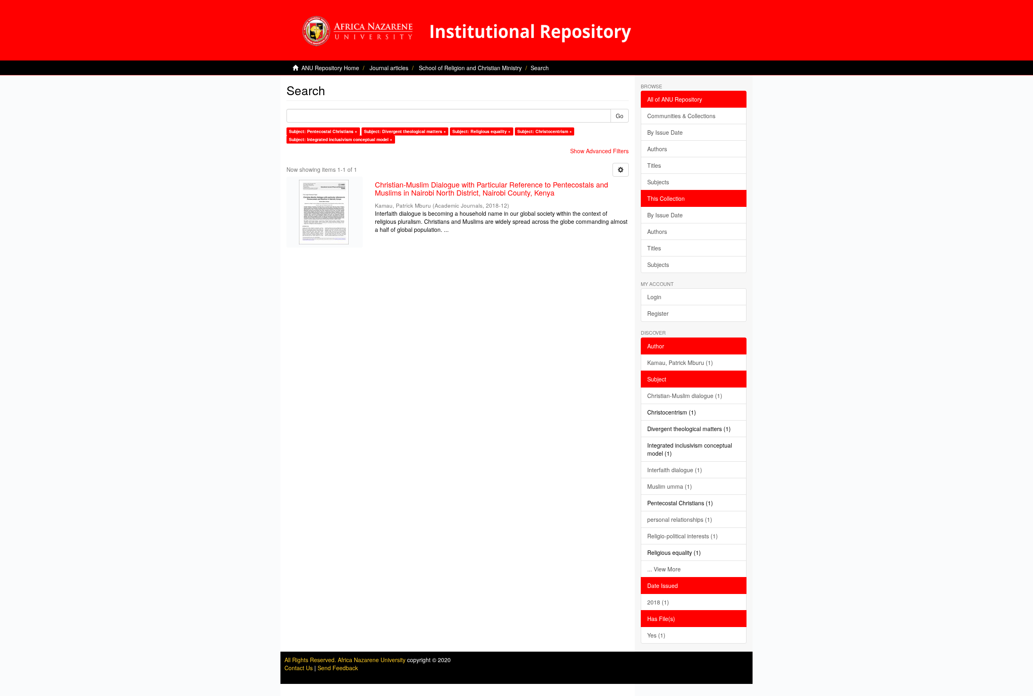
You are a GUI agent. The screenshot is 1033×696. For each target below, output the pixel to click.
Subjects (658, 182)
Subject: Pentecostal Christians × (323, 131)
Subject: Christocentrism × (544, 131)
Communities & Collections (681, 116)
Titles (654, 165)
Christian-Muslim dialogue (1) (684, 396)
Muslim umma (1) (669, 486)
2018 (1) (658, 602)
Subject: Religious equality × (481, 131)
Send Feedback (338, 668)
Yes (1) (656, 635)
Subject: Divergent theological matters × (405, 131)
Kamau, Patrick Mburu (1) (680, 362)
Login (654, 297)
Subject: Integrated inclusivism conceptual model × (340, 139)
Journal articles (389, 68)
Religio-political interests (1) (682, 536)
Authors (657, 149)
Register (658, 313)
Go (619, 116)
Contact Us (298, 668)
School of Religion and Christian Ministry (470, 68)
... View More (664, 569)
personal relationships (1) (679, 519)
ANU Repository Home (330, 68)
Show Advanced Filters (599, 151)
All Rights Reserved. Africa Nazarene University (345, 660)
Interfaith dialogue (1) (674, 470)
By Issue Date (665, 132)
